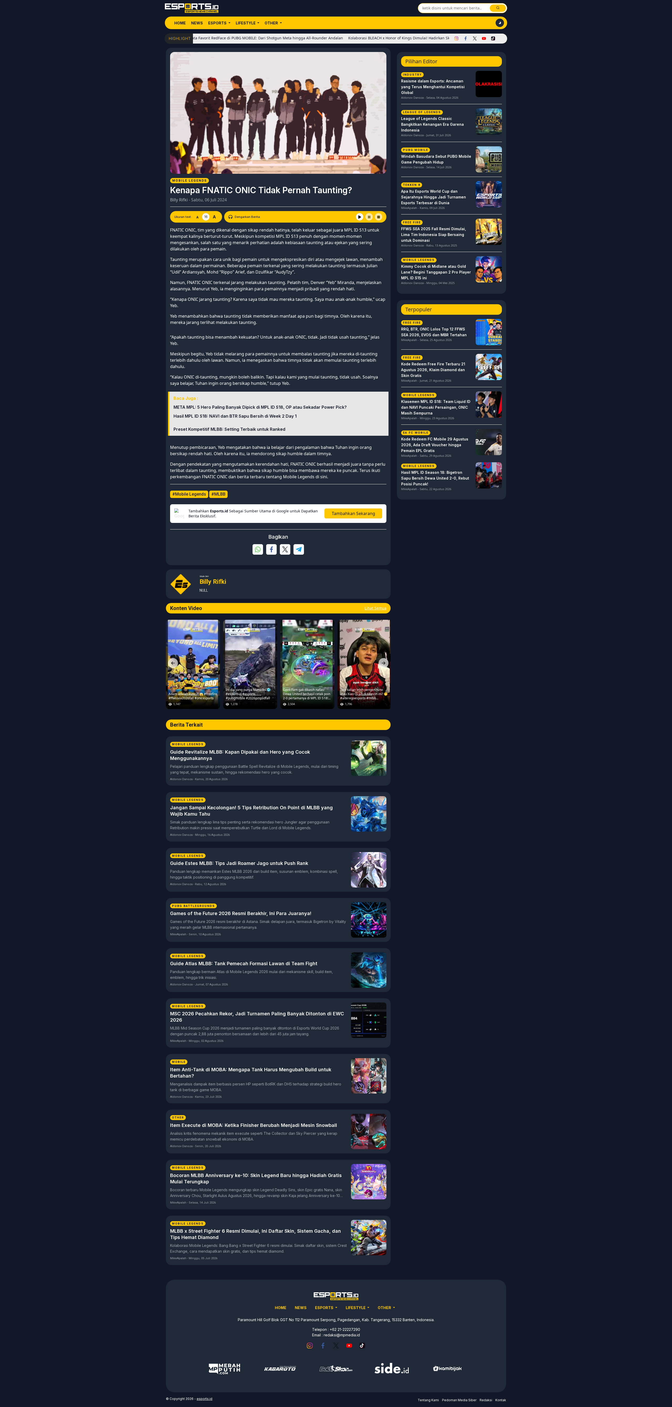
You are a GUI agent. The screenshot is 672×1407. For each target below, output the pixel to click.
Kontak (500, 1400)
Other (272, 23)
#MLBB (218, 494)
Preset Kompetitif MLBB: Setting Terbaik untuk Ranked (229, 429)
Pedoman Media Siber (459, 1400)
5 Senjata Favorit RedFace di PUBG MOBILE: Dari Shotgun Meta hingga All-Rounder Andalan (217, 37)
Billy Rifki (179, 200)
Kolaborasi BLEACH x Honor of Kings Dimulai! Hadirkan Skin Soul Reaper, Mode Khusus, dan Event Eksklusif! (399, 37)
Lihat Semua (375, 608)
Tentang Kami (428, 1400)
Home (180, 23)
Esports (217, 23)
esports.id (204, 1399)
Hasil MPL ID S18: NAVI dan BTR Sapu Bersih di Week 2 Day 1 (235, 416)
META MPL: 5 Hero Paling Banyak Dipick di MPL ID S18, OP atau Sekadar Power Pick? (260, 407)
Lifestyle (246, 23)
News (197, 23)
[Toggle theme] (500, 23)
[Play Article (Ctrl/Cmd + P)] (359, 216)
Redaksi (486, 1400)
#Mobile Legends (189, 494)
